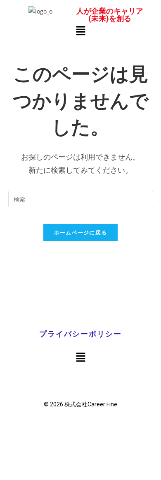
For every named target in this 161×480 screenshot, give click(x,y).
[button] (80, 30)
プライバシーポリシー (80, 333)
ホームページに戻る (80, 232)
